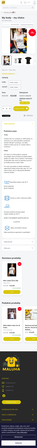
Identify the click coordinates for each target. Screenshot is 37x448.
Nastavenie (18, 437)
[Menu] (34, 2)
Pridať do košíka (19, 108)
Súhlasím (18, 443)
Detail (11, 292)
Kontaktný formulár (11, 402)
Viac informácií (22, 432)
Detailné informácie (8, 73)
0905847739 (9, 386)
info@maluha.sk (10, 383)
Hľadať (32, 7)
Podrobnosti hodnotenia (26, 24)
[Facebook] (3, 395)
